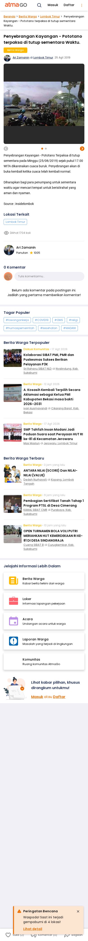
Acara (28, 619)
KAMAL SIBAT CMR (35, 510)
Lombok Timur (50, 16)
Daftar (69, 5)
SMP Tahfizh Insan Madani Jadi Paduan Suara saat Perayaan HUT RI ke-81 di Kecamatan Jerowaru (53, 434)
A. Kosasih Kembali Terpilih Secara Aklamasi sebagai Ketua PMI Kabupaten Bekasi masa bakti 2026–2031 (51, 397)
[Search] (39, 5)
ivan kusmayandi (35, 408)
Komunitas (31, 659)
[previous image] (6, 148)
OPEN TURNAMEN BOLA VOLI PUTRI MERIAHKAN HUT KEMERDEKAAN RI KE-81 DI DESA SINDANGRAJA (53, 536)
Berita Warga (28, 16)
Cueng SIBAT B (33, 545)
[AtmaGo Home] (16, 5)
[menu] (81, 5)
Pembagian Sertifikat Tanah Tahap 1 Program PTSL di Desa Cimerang (53, 503)
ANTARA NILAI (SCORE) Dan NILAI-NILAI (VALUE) (50, 472)
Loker (27, 599)
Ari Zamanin (21, 57)
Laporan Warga (36, 639)
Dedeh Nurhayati (35, 479)
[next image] (82, 148)
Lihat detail (32, 929)
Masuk (53, 5)
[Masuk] (16, 688)
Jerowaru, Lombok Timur (60, 443)
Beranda (9, 16)
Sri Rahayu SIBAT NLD (37, 369)
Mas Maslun (31, 443)
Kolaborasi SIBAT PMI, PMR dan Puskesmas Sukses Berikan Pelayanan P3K (48, 359)
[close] (78, 911)
